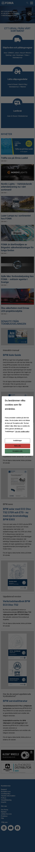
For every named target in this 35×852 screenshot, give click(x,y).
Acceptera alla (17, 451)
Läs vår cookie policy (22, 431)
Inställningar (17, 440)
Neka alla (17, 446)
